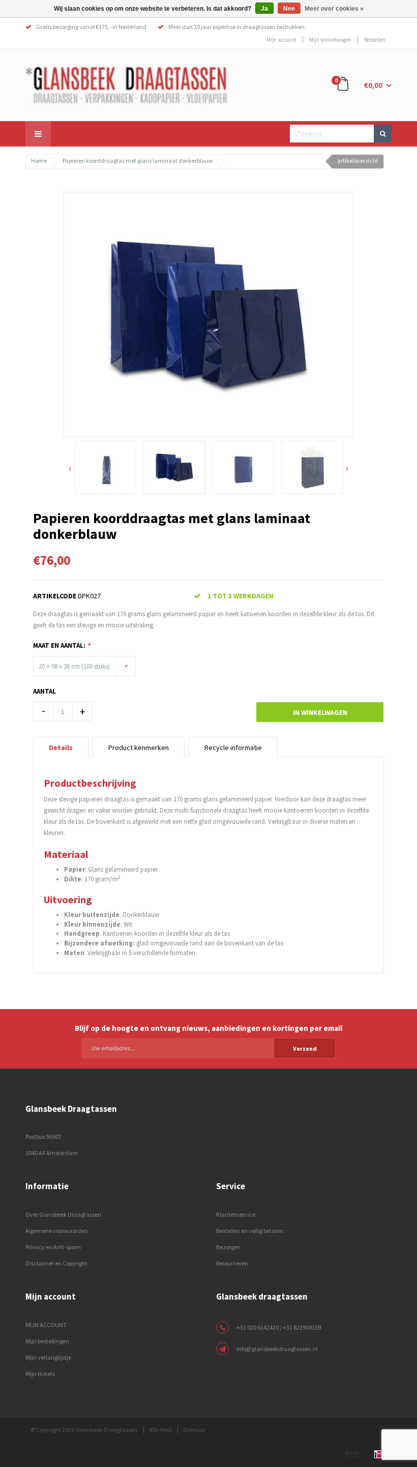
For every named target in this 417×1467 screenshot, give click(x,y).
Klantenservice (235, 1214)
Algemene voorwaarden (56, 1230)
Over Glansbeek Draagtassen (63, 1214)
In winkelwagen (320, 712)
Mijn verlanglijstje (48, 1357)
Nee (289, 8)
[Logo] (126, 84)
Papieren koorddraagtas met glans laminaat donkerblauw (138, 160)
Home (39, 160)
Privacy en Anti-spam (53, 1247)
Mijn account (281, 39)
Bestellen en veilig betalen (249, 1230)
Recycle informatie (233, 747)
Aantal (44, 691)
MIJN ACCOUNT (46, 1325)
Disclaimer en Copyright (56, 1263)
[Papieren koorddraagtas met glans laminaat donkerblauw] (208, 313)
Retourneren (232, 1263)
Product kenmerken (138, 747)
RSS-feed (160, 1429)
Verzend (305, 1048)
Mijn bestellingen (47, 1341)
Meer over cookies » (334, 8)
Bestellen (374, 39)
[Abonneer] (208, 1047)
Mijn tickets (40, 1373)
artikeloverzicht (357, 160)
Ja (264, 8)
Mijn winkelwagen (330, 39)
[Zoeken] (383, 133)
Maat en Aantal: (61, 645)
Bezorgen (228, 1247)
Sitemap (194, 1429)
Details (61, 747)
